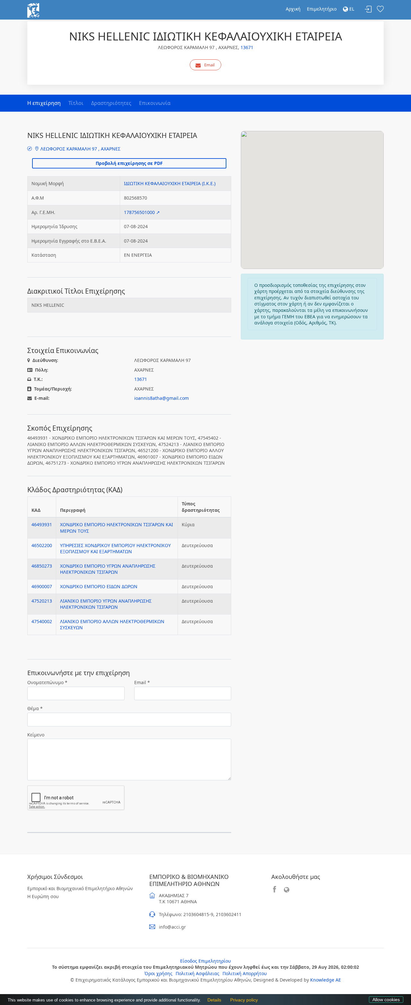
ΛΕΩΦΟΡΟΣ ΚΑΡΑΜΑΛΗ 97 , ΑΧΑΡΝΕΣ (79, 148)
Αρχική (293, 9)
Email (209, 65)
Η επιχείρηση (44, 103)
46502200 (41, 545)
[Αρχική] (33, 10)
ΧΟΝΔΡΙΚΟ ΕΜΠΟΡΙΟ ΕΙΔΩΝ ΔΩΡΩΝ (98, 586)
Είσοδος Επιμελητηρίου (205, 961)
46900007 (41, 586)
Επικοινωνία (155, 103)
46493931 (41, 524)
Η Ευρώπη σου (43, 896)
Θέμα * (35, 708)
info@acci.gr (172, 927)
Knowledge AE (325, 980)
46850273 (41, 566)
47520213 (41, 601)
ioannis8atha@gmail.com (161, 398)
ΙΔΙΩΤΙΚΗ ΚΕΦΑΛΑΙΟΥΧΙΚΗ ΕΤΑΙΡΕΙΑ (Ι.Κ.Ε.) (169, 183)
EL (351, 9)
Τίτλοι (75, 103)
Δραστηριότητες (111, 103)
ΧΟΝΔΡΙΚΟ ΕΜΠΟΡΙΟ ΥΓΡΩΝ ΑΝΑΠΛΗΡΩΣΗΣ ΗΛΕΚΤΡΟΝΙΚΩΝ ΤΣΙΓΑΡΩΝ (107, 569)
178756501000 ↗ (142, 212)
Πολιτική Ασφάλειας (197, 973)
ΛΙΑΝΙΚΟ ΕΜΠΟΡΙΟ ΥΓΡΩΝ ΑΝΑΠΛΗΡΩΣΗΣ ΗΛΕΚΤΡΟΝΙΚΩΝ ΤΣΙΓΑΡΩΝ (106, 604)
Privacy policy (242, 1000)
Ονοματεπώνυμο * (47, 682)
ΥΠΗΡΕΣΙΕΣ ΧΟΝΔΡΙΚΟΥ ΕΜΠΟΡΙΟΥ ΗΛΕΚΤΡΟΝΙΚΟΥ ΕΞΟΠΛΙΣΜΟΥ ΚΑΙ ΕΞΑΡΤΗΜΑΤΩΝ (115, 548)
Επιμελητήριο (322, 9)
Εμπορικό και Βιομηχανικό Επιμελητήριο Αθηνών (80, 888)
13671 (246, 47)
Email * (142, 682)
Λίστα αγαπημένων (380, 9)
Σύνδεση (368, 9)
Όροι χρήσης (158, 973)
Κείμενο (35, 735)
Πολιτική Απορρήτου (245, 973)
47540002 (41, 621)
